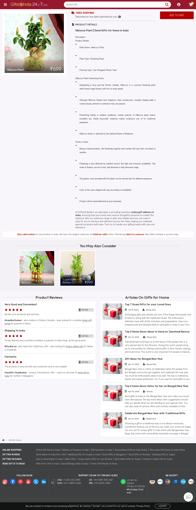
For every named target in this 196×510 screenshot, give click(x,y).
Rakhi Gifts (70, 459)
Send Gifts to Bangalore (114, 454)
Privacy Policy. (143, 506)
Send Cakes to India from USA (51, 454)
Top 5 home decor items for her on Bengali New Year (156, 386)
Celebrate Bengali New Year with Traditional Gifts (155, 413)
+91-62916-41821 (102, 483)
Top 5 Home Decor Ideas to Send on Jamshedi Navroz (157, 331)
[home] (3, 440)
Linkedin (43, 481)
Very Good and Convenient (21, 304)
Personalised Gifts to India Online (131, 450)
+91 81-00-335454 (132, 482)
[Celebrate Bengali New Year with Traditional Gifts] (113, 427)
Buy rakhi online (26, 234)
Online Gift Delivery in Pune (103, 463)
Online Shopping (12, 450)
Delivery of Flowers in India (75, 450)
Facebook (12, 481)
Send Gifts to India (13, 463)
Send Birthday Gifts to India (74, 463)
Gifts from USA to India (47, 463)
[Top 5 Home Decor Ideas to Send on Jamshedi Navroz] (113, 346)
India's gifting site (74, 346)
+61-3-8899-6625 (72, 483)
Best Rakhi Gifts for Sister (128, 459)
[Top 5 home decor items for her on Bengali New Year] (113, 400)
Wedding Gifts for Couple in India (84, 454)
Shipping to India (15, 330)
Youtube (28, 481)
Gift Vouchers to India (101, 450)
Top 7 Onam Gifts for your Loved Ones (148, 304)
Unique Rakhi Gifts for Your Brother (95, 459)
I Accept (162, 506)
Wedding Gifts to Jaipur (163, 454)
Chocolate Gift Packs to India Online (167, 450)
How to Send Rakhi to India (49, 459)
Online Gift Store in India (48, 450)
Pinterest (20, 481)
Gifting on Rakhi (12, 459)
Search (167, 5)
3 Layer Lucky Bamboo (69, 281)
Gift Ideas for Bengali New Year (144, 358)
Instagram (5, 481)
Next (177, 268)
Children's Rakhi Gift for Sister (158, 459)
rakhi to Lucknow (134, 234)
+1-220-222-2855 (71, 480)
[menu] (5, 4)
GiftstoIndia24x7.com (29, 4)
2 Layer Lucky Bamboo (28, 281)
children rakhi (99, 234)
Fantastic (10, 356)
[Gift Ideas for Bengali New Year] (113, 373)
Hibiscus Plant (15, 69)
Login (179, 5)
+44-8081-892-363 (103, 480)
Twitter (36, 481)
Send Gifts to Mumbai (139, 454)
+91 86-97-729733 (136, 486)
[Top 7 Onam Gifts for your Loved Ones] (113, 319)
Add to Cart (177, 15)
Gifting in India (11, 454)
